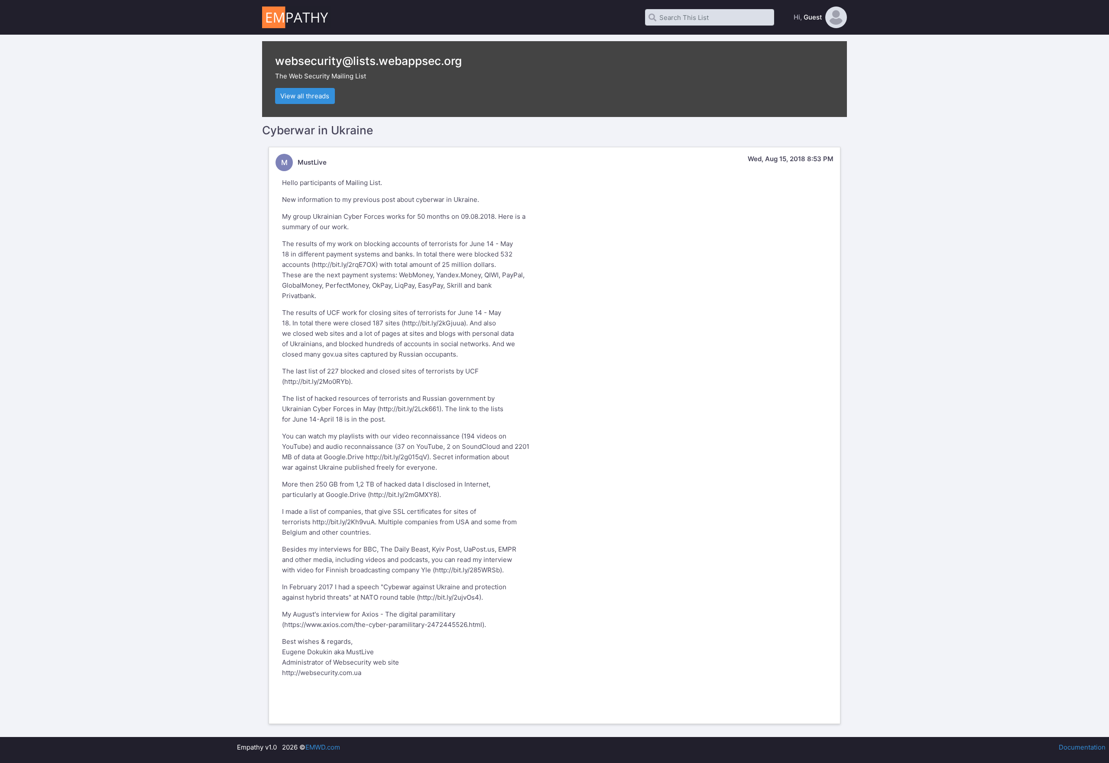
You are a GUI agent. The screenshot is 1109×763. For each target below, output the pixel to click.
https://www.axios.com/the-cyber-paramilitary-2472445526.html (383, 624)
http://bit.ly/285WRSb (467, 570)
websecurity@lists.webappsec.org (368, 61)
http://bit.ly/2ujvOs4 (449, 597)
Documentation (1082, 747)
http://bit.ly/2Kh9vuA (343, 522)
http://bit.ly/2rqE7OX (345, 264)
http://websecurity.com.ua (321, 673)
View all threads (304, 96)
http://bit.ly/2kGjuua (434, 323)
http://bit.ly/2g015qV (396, 457)
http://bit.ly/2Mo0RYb (316, 381)
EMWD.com (322, 747)
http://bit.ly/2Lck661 (409, 409)
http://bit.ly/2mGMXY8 (403, 494)
